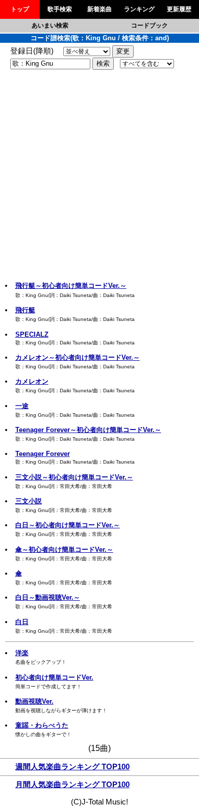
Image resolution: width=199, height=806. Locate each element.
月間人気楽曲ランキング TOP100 (72, 785)
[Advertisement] (99, 176)
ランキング (139, 9)
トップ (20, 9)
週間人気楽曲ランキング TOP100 (72, 767)
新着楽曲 (99, 9)
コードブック (149, 25)
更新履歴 (179, 9)
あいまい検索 (50, 25)
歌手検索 (59, 9)
